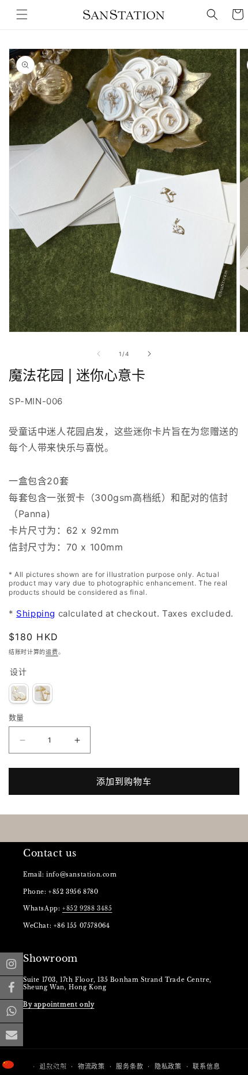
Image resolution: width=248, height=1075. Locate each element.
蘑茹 (42, 693)
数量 (16, 717)
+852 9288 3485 (87, 908)
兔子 (19, 693)
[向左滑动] (98, 353)
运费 (52, 651)
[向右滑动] (149, 353)
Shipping (35, 613)
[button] (212, 14)
